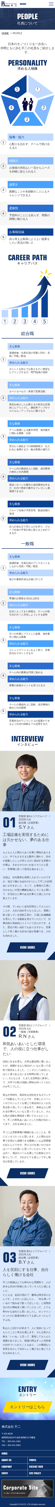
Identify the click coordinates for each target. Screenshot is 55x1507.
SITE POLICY (35, 1473)
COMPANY (7, 1466)
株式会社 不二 (11, 1426)
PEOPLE (32, 1460)
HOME (5, 33)
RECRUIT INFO (36, 1466)
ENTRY (5, 1473)
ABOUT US (6, 1460)
